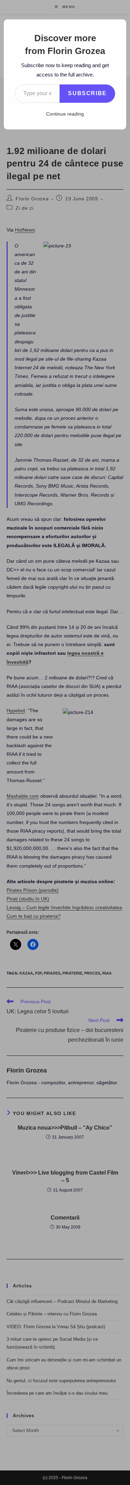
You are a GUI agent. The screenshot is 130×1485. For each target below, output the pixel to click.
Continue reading (65, 114)
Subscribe (87, 93)
